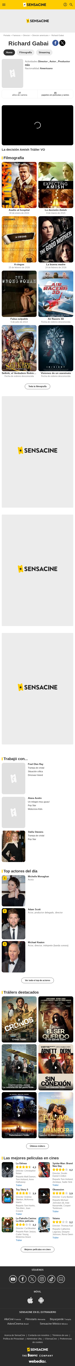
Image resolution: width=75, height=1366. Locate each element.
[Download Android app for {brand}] (43, 1299)
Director (26, 35)
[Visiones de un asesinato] (55, 348)
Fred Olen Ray (35, 764)
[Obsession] (44, 1196)
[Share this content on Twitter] (62, 43)
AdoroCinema (15, 1323)
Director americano (40, 35)
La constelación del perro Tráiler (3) (20, 1087)
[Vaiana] (44, 1224)
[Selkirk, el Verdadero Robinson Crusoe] (19, 348)
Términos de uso (60, 1335)
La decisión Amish (56, 210)
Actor (53, 61)
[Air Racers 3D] (55, 294)
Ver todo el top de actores (37, 980)
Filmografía (13, 158)
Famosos (17, 35)
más (27, 64)
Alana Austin (35, 798)
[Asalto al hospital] (19, 185)
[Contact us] (61, 1279)
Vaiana (56, 1218)
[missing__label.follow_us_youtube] (13, 1279)
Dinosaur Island (35, 775)
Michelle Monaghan (38, 876)
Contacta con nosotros (38, 1335)
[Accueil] (34, 4)
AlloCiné (9, 1319)
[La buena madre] (55, 239)
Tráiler (19, 1185)
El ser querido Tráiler (56, 1039)
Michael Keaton (36, 942)
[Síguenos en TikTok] (51, 1279)
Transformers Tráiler (19, 1135)
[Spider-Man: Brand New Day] (44, 1169)
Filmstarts (31, 1319)
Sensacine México (50, 1323)
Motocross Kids (35, 809)
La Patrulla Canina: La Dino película (26, 1219)
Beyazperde (57, 1319)
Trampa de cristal (36, 768)
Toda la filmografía (37, 386)
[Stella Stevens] (13, 846)
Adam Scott (34, 909)
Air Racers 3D (56, 318)
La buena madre (55, 264)
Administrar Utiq (34, 1339)
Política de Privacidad (13, 1339)
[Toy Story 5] (7, 1196)
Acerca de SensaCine (14, 1335)
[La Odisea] (7, 1169)
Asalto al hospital (19, 210)
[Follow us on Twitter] (32, 1279)
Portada (6, 35)
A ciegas (19, 264)
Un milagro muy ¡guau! (39, 802)
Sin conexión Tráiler (56, 1087)
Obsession (58, 1189)
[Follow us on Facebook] (23, 1279)
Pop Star (32, 805)
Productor (64, 61)
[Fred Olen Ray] (13, 778)
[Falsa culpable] (19, 294)
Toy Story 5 (22, 1189)
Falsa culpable (19, 318)
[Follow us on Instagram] (42, 1279)
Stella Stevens (35, 832)
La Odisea (21, 1163)
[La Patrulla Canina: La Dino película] (7, 1224)
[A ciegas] (19, 239)
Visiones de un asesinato (56, 373)
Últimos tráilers (37, 1146)
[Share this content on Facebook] (55, 43)
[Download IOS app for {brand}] (32, 1299)
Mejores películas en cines (37, 1249)
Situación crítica (35, 771)
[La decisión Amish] (55, 185)
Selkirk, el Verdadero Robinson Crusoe (19, 373)
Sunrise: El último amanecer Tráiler (56, 1135)
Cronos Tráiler (19, 1039)
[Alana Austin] (13, 812)
